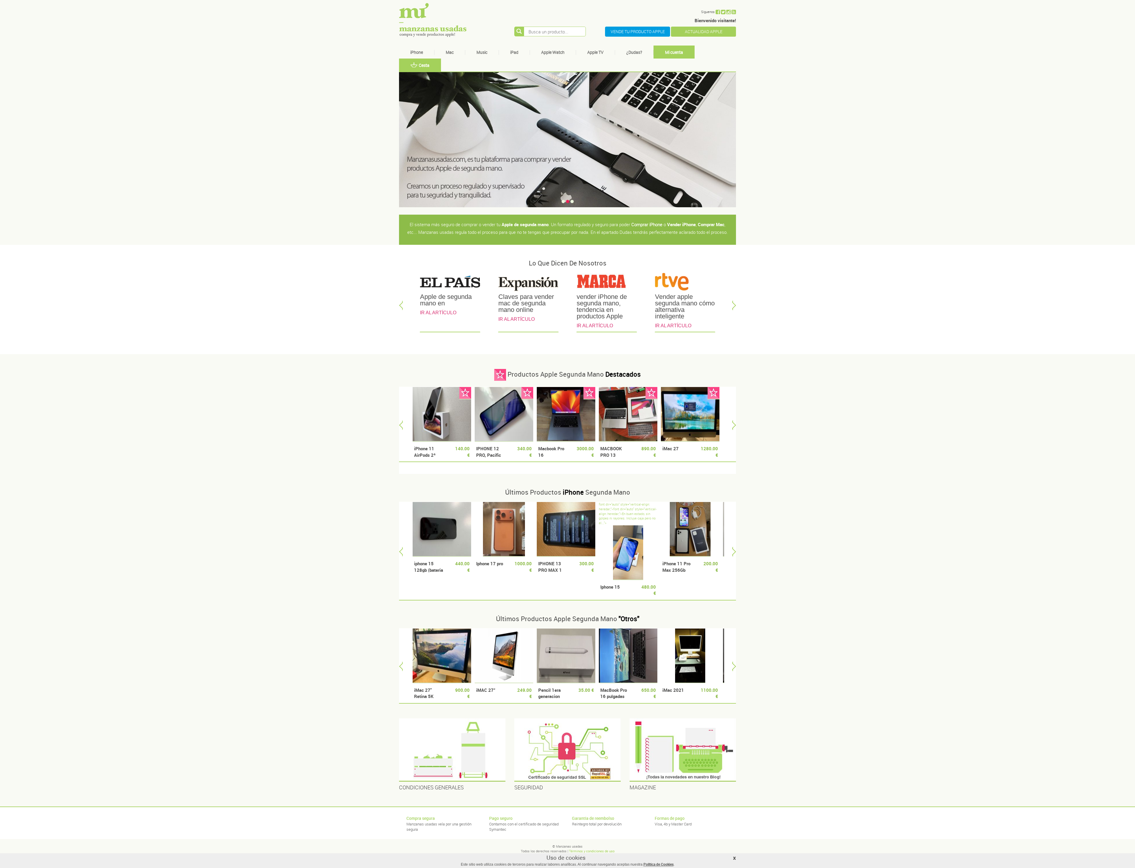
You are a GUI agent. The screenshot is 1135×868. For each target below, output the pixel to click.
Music (481, 52)
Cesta (424, 65)
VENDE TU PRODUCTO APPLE (638, 31)
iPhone (416, 52)
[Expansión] (528, 283)
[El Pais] (450, 283)
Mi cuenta (674, 52)
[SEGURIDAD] (567, 750)
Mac (450, 52)
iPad (514, 52)
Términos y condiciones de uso (591, 851)
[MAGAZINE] (683, 750)
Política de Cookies (658, 864)
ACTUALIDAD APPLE (703, 31)
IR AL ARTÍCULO (438, 312)
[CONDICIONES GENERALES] (452, 750)
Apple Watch (553, 52)
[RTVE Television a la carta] (685, 283)
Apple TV (595, 52)
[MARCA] (607, 283)
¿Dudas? (634, 52)
